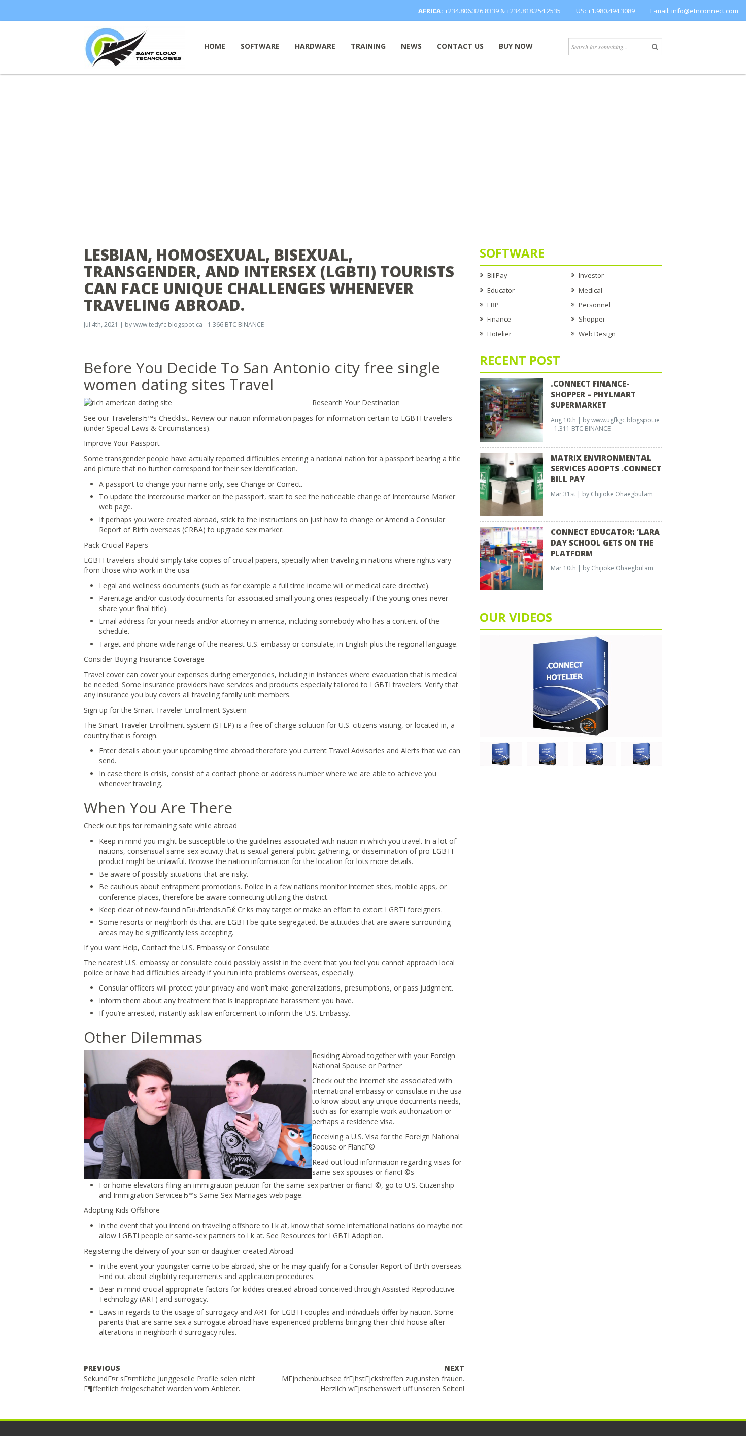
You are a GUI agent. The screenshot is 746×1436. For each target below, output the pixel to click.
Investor (591, 275)
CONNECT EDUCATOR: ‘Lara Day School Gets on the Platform (605, 542)
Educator (501, 290)
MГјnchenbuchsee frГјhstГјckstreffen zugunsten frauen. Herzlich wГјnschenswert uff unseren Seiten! (373, 1378)
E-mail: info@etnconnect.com (694, 10)
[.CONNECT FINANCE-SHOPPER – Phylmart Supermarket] (511, 409)
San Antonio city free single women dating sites (262, 376)
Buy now (516, 46)
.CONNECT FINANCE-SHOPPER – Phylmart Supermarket (593, 394)
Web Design (597, 333)
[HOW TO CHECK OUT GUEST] (501, 753)
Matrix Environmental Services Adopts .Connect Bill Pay (606, 468)
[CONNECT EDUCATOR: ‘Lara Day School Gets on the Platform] (511, 557)
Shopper (592, 319)
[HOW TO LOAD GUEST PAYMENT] (642, 753)
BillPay (497, 275)
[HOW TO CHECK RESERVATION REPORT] (594, 753)
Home (214, 46)
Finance (499, 319)
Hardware (315, 46)
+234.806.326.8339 (472, 10)
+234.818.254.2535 (533, 10)
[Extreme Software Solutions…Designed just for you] (134, 46)
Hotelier (499, 333)
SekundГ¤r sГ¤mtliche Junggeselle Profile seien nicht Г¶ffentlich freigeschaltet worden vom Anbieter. (169, 1378)
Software (260, 46)
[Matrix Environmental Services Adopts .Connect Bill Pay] (511, 483)
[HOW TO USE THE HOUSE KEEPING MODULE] (548, 753)
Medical (590, 290)
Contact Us (460, 46)
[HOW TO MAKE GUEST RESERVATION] (571, 685)
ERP (493, 304)
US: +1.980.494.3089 (605, 10)
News (411, 46)
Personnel (595, 304)
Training (368, 46)
